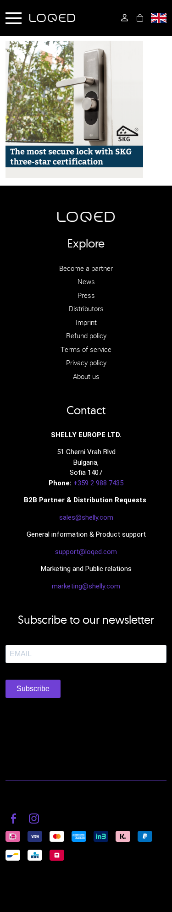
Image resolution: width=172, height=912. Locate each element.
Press (86, 295)
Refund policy (86, 335)
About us (86, 376)
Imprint (86, 322)
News (86, 281)
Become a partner (86, 268)
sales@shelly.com (86, 517)
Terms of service (86, 349)
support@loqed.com (86, 552)
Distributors (86, 308)
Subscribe (33, 688)
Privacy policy (86, 362)
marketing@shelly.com (86, 586)
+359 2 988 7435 (98, 483)
